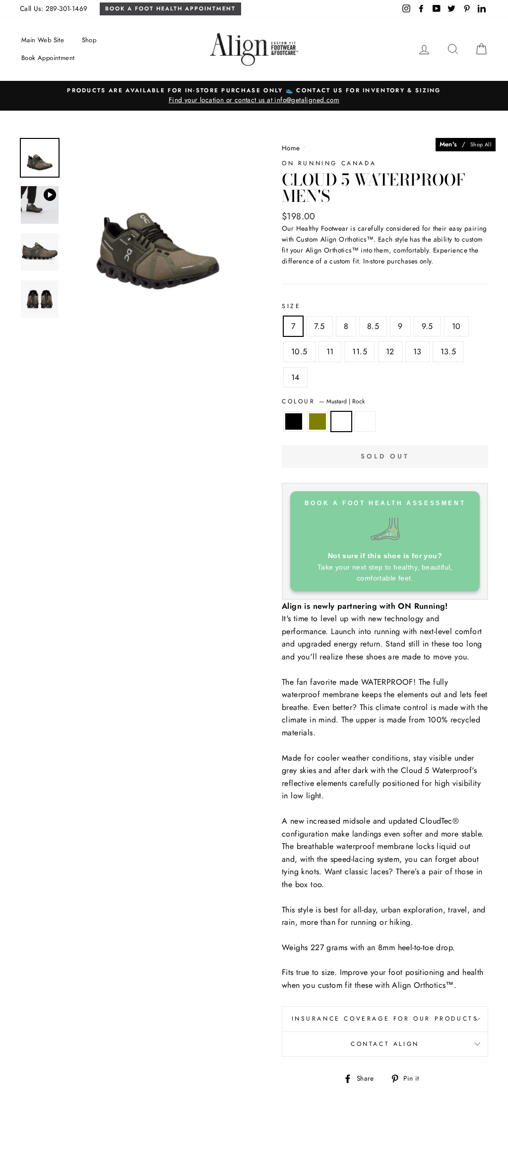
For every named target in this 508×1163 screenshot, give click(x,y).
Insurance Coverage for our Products (385, 1018)
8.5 (373, 326)
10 (456, 326)
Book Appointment (47, 58)
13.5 (448, 351)
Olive (317, 422)
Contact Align (385, 1043)
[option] (254, 96)
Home (291, 148)
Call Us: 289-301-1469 (53, 8)
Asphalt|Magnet (365, 422)
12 (390, 351)
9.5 (427, 326)
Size (291, 306)
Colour (323, 401)
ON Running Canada (329, 163)
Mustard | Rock (341, 422)
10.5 (299, 351)
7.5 (319, 326)
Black (294, 422)
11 (330, 351)
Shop (89, 40)
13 (417, 351)
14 (295, 377)
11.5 (359, 351)
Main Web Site (42, 40)
